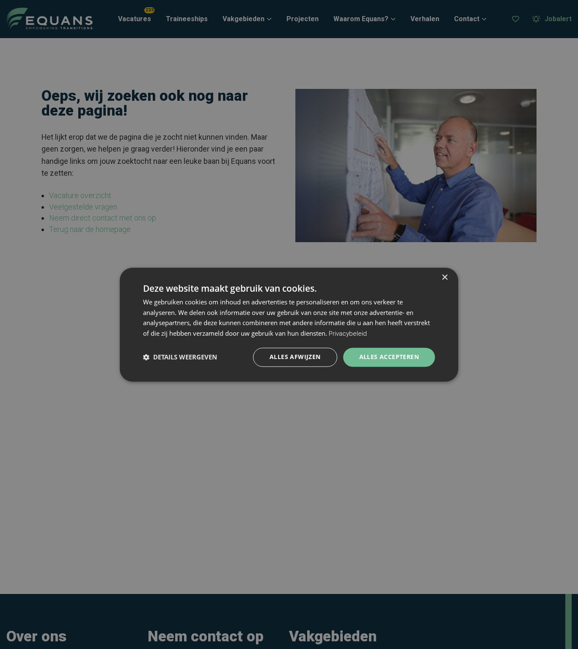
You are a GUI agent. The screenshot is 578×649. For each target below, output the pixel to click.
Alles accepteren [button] (389, 357)
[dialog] (289, 324)
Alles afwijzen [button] (295, 357)
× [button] (444, 277)
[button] (180, 357)
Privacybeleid (348, 334)
